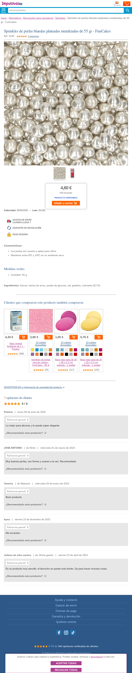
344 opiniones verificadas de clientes (78, 646)
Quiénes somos (66, 622)
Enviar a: (117, 5)
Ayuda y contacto (66, 600)
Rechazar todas (66, 670)
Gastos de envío (66, 605)
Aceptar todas (66, 663)
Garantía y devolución (66, 616)
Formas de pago (66, 611)
